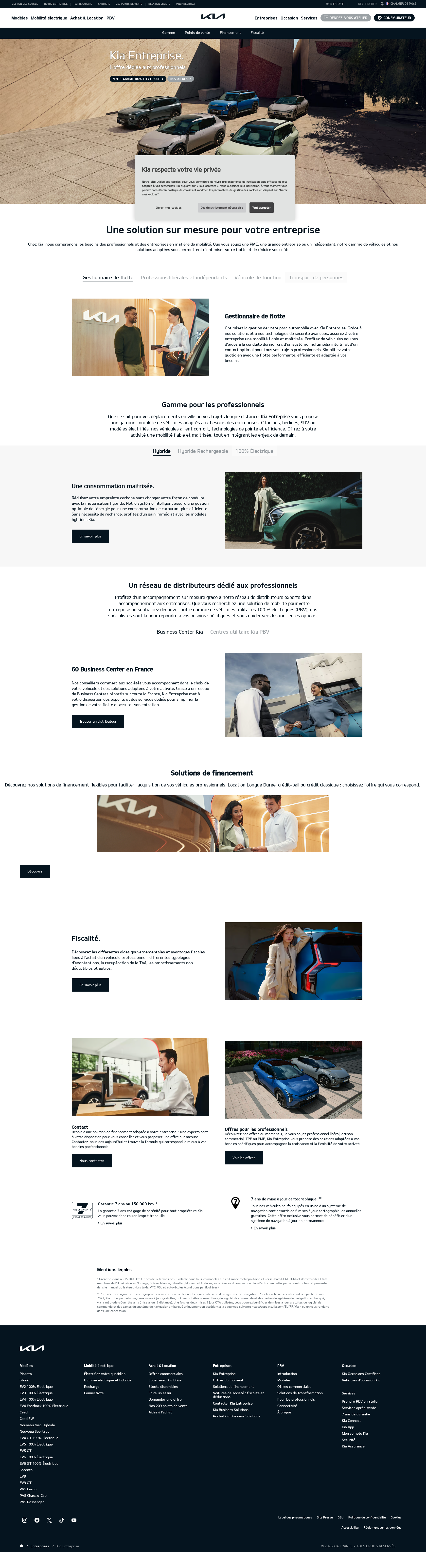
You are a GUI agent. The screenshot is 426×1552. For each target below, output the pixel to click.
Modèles (19, 18)
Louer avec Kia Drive (165, 1380)
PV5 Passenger (32, 1502)
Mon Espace (335, 3)
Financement (230, 32)
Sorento (26, 1470)
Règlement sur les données (382, 1527)
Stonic (25, 1380)
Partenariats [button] (83, 3)
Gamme (168, 32)
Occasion (289, 18)
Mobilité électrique (49, 18)
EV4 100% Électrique (36, 1399)
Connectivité (94, 1393)
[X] (49, 1520)
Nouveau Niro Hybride (37, 1425)
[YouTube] (74, 1520)
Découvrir (35, 871)
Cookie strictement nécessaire (222, 207)
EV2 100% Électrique (36, 1386)
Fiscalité (257, 32)
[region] (215, 188)
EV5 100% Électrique (36, 1444)
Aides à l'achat (160, 1412)
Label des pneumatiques (295, 1517)
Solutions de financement (233, 1386)
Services (309, 18)
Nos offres (179, 78)
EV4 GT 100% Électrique (39, 1438)
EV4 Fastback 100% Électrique (44, 1406)
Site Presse (325, 1517)
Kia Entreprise (224, 1374)
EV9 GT (26, 1483)
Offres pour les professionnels (256, 1129)
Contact (80, 1127)
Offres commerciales (166, 1374)
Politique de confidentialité (367, 1517)
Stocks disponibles (163, 1386)
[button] (365, 4)
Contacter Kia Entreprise (233, 1403)
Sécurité (348, 1440)
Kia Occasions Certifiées (361, 1374)
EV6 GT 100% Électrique (39, 1463)
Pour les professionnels (296, 1399)
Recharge (91, 1386)
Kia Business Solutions (230, 1410)
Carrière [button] (104, 3)
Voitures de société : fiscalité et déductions (238, 1395)
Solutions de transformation (300, 1393)
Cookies (396, 1517)
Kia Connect (351, 1420)
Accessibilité (350, 1527)
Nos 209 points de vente (168, 1406)
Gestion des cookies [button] (25, 3)
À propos (284, 1412)
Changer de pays (403, 3)
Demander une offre (165, 1399)
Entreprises (266, 18)
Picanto (26, 1374)
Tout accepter (261, 207)
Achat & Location (87, 18)
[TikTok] (62, 1520)
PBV (110, 18)
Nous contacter (91, 1161)
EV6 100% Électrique (36, 1457)
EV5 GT (26, 1450)
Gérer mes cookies (169, 207)
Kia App (348, 1427)
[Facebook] (37, 1520)
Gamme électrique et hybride (107, 1380)
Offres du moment (228, 1380)
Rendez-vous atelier (348, 18)
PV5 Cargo (28, 1489)
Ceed (24, 1412)
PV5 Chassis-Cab (33, 1495)
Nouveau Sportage (35, 1431)
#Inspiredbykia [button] (185, 3)
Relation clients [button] (159, 3)
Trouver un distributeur (98, 721)
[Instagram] (25, 1520)
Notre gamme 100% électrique (136, 78)
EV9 (23, 1476)
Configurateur (397, 18)
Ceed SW (27, 1418)
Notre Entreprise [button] (56, 3)
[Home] (21, 1546)
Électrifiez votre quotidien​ (104, 1374)
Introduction (287, 1374)
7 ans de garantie (356, 1414)
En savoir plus (90, 536)
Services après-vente (359, 1408)
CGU (340, 1517)
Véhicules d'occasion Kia (361, 1380)
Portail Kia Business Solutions (236, 1416)
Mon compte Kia (355, 1433)
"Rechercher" (384, 4)
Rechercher (367, 3)
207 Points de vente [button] (129, 3)
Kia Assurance (353, 1446)
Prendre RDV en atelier (360, 1401)
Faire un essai (160, 1393)
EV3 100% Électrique (36, 1393)
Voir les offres (243, 1158)
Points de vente (197, 32)
